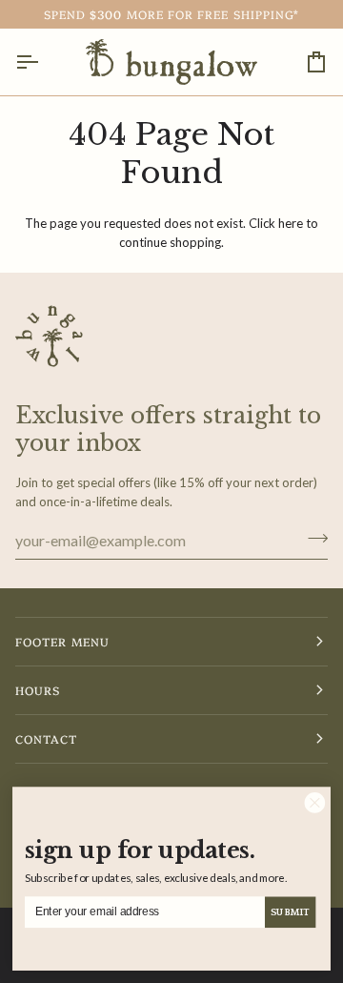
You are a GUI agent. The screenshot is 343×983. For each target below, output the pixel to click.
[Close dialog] (315, 802)
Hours (37, 690)
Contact (46, 738)
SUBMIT (290, 912)
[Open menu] (43, 62)
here (290, 223)
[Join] (312, 537)
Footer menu (62, 641)
